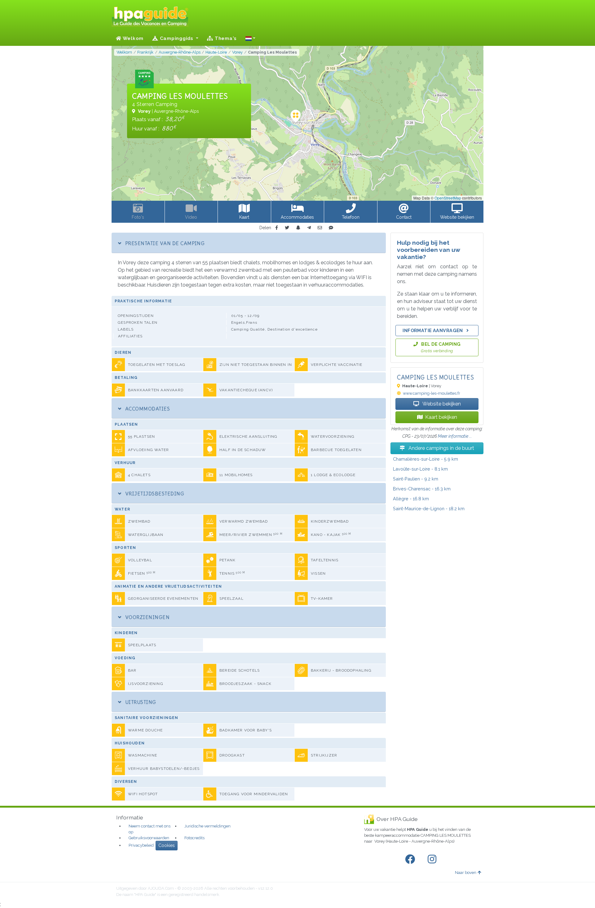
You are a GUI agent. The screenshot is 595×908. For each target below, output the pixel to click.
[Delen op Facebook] (276, 228)
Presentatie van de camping (164, 243)
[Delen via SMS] (331, 228)
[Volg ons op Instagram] (433, 859)
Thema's (225, 38)
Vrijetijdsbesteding (154, 493)
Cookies (166, 845)
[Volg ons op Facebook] (411, 859)
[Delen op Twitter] (287, 228)
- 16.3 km (422, 488)
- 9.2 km (415, 478)
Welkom (132, 38)
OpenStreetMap (447, 197)
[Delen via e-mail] (320, 228)
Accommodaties (147, 409)
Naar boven (465, 872)
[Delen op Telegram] (309, 228)
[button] (250, 38)
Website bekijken (441, 404)
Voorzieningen (147, 617)
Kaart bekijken (441, 417)
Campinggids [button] (176, 38)
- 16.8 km (411, 498)
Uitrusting (140, 702)
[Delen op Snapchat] (298, 228)
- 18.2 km (429, 508)
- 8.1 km (420, 469)
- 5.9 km (425, 459)
